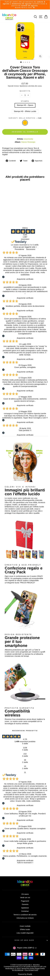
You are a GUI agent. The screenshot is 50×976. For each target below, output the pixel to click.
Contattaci (25, 911)
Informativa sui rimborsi (25, 918)
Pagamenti (25, 901)
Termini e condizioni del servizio (25, 915)
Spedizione (24, 86)
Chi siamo (25, 894)
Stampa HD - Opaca (25, 105)
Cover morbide (25, 926)
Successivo (30, 249)
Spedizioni (25, 908)
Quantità (25, 91)
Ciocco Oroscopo (28, 142)
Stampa (25, 101)
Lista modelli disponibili (25, 933)
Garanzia (25, 904)
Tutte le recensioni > (25, 863)
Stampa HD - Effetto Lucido (25, 111)
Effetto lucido (25, 929)
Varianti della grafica (25, 118)
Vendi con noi (25, 897)
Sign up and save (24, 940)
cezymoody (28, 139)
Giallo (25, 122)
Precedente (19, 249)
